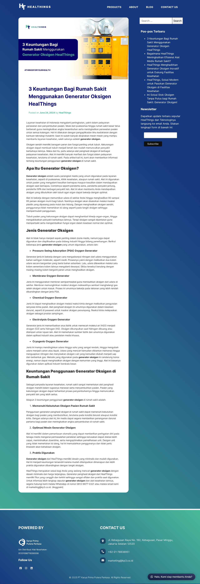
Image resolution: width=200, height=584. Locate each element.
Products (114, 7)
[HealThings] (60, 7)
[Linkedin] (31, 568)
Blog (149, 7)
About (133, 7)
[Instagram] (26, 568)
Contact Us (169, 7)
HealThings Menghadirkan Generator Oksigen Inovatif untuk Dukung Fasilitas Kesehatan (163, 70)
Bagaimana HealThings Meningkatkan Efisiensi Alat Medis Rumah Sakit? (163, 57)
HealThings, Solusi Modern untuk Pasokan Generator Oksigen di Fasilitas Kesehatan (162, 85)
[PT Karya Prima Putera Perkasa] (30, 545)
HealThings (32, 470)
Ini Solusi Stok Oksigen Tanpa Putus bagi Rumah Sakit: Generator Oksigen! (162, 98)
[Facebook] (20, 568)
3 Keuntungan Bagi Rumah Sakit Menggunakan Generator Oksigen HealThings (162, 44)
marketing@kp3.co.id (40, 487)
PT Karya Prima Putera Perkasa (94, 577)
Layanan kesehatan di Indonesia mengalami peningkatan (55, 122)
